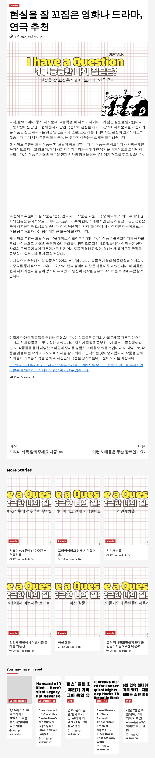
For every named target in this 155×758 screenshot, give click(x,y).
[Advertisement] (77, 185)
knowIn (14, 5)
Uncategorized (18, 700)
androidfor (35, 36)
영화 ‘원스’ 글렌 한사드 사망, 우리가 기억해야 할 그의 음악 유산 (77, 718)
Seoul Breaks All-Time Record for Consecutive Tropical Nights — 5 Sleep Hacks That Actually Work (106, 725)
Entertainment (47, 700)
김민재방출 (114, 550)
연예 (70, 700)
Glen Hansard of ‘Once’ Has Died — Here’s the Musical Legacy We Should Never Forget (48, 722)
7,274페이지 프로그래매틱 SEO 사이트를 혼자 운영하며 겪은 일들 (19, 718)
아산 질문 (64, 642)
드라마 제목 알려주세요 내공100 (36, 449)
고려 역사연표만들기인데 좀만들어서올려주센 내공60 (125, 644)
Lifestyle (102, 700)
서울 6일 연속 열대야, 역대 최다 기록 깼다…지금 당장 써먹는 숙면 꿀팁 (135, 720)
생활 (128, 700)
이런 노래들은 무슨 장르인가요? (119, 449)
